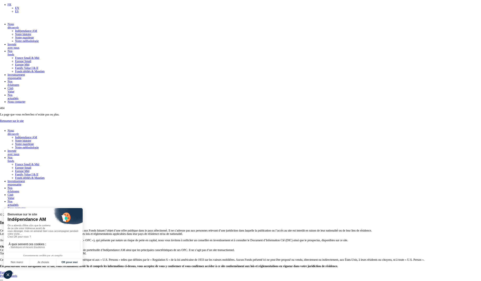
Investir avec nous (13, 46)
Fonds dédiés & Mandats (30, 71)
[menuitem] (9, 4)
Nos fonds (11, 52)
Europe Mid (22, 64)
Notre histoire (23, 34)
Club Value (11, 90)
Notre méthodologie (27, 41)
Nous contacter (16, 101)
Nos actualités (13, 96)
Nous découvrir (13, 25)
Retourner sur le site (12, 120)
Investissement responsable (16, 76)
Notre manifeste (24, 37)
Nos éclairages (13, 83)
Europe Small (23, 61)
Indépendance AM (26, 30)
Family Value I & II (26, 68)
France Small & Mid (27, 57)
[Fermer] (1, 280)
